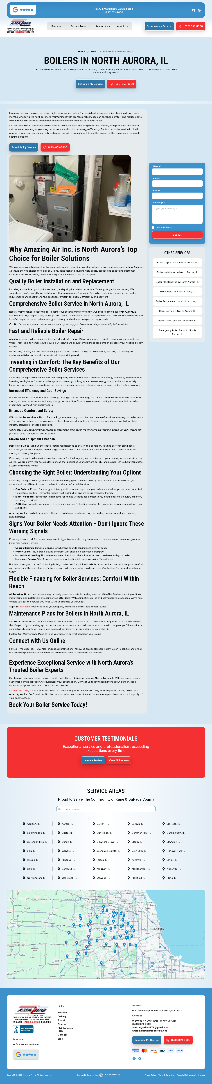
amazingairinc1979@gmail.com (150, 1027)
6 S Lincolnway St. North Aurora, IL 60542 (157, 1010)
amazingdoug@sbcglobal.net (149, 1030)
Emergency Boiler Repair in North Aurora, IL (177, 332)
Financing (25, 606)
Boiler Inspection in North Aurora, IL (177, 262)
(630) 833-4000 (114, 12)
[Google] (199, 10)
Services (63, 1012)
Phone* (157, 190)
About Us (122, 26)
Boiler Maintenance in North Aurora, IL (177, 281)
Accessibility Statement (186, 1075)
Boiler (94, 51)
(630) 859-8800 (141, 1024)
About (61, 1020)
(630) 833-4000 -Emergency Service (154, 1020)
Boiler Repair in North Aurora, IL (177, 291)
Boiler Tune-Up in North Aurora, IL (177, 320)
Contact (63, 1024)
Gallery (62, 1016)
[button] (57, 26)
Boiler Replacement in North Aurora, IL (177, 301)
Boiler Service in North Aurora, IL (177, 310)
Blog (60, 1038)
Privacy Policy (150, 1075)
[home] (20, 26)
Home (81, 51)
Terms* (169, 227)
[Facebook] (194, 10)
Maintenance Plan (65, 1029)
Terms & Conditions (166, 1075)
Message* (159, 202)
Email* (156, 178)
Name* (157, 166)
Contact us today (19, 690)
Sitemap (201, 1075)
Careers (63, 1034)
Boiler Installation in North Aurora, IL (177, 272)
